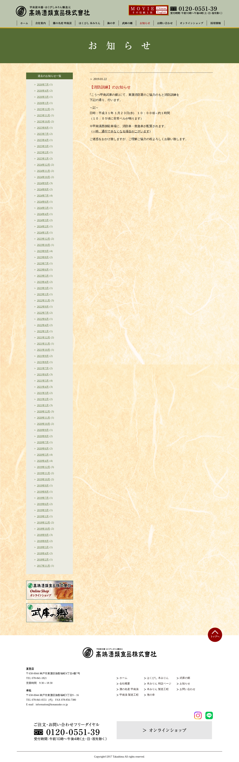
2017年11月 (43, 565)
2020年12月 (43, 411)
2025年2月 (43, 152)
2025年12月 (43, 109)
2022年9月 (43, 306)
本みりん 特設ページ (159, 683)
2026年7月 (43, 84)
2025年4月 (43, 140)
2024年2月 (43, 226)
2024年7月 (43, 195)
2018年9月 (43, 535)
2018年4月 (43, 553)
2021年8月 (43, 362)
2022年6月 (43, 319)
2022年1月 (43, 331)
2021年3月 (43, 393)
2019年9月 (43, 485)
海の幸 (111, 23)
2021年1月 (43, 405)
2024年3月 (43, 220)
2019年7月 (43, 498)
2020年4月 (43, 461)
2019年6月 (43, 504)
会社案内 (40, 23)
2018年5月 (43, 547)
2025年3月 (43, 146)
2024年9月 (43, 183)
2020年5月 (43, 454)
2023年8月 (43, 257)
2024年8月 (43, 189)
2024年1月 (43, 232)
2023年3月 (43, 288)
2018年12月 (43, 522)
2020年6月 (43, 448)
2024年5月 (43, 208)
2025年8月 (43, 127)
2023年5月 (43, 275)
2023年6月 (43, 269)
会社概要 (125, 683)
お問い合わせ (165, 23)
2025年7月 (43, 134)
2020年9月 (43, 430)
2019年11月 (43, 473)
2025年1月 (43, 158)
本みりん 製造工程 (158, 689)
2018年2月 (43, 559)
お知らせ (145, 23)
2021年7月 (43, 368)
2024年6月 (43, 201)
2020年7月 (43, 442)
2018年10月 (43, 528)
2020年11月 (43, 417)
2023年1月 (43, 294)
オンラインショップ (191, 23)
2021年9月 (43, 356)
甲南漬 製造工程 (129, 694)
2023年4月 (43, 282)
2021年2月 (43, 399)
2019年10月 (43, 479)
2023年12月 (43, 238)
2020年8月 (43, 436)
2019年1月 (43, 516)
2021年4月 (43, 386)
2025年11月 (43, 115)
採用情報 (215, 23)
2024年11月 (43, 171)
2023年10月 (43, 245)
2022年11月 (43, 300)
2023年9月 (43, 251)
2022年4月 (43, 325)
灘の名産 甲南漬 (62, 23)
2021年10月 (43, 349)
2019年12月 (43, 467)
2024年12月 (43, 164)
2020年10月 (43, 424)
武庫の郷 (127, 23)
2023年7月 (43, 263)
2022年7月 (43, 312)
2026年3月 (43, 97)
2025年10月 (43, 121)
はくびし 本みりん (89, 23)
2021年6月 (43, 374)
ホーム (24, 23)
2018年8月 (43, 541)
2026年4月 (43, 90)
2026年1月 (43, 103)
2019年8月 (43, 491)
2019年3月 (43, 510)
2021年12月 (43, 337)
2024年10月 (43, 177)
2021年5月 (43, 380)
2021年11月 (43, 343)
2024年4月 (43, 214)
